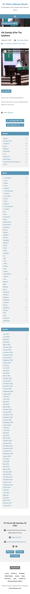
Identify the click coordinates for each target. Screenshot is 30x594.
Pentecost (6, 156)
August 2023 (7, 425)
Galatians (6, 235)
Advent (5, 138)
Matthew (5, 287)
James (5, 250)
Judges (5, 271)
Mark (4, 284)
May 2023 (6, 433)
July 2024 (6, 396)
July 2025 (6, 365)
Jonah (5, 263)
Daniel (5, 219)
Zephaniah (6, 320)
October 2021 (7, 482)
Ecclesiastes (7, 224)
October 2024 (7, 389)
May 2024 (6, 401)
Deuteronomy (16, 43)
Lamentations (7, 274)
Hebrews (6, 243)
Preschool (7, 578)
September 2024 (8, 391)
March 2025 (6, 376)
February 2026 (7, 347)
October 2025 (7, 357)
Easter (5, 146)
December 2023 (8, 414)
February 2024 (7, 409)
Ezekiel (5, 232)
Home (7, 573)
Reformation (7, 159)
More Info (10, 552)
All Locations (15, 556)
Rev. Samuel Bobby (22, 40)
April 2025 (6, 373)
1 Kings (5, 183)
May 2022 (6, 464)
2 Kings (5, 198)
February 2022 (7, 472)
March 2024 (6, 407)
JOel (4, 258)
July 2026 (6, 334)
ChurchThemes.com (15, 588)
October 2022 (7, 451)
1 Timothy (6, 193)
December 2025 (8, 352)
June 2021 (6, 492)
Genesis (5, 237)
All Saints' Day (7, 141)
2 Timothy (6, 209)
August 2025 (7, 363)
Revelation (6, 308)
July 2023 (6, 427)
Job (4, 256)
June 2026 (6, 337)
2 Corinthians (7, 196)
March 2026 (6, 344)
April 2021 (6, 498)
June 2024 (6, 399)
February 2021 (7, 503)
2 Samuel (6, 204)
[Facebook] (13, 546)
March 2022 (6, 469)
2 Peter (5, 201)
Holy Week (6, 151)
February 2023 (7, 440)
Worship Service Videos (9, 23)
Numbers (6, 295)
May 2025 (6, 370)
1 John (5, 180)
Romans (5, 310)
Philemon (6, 297)
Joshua (5, 266)
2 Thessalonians (8, 206)
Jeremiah (6, 253)
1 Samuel (6, 188)
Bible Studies (9, 576)
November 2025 (8, 355)
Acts (4, 211)
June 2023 (6, 430)
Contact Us (22, 578)
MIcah (5, 289)
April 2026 (6, 342)
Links (14, 578)
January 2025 (7, 381)
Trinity (5, 164)
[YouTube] (16, 546)
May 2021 (6, 495)
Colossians (6, 217)
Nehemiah (6, 292)
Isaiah (5, 248)
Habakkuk (6, 240)
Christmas (6, 143)
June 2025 (6, 368)
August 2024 (7, 394)
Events (17, 576)
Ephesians (6, 227)
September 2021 (8, 485)
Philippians (6, 300)
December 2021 (8, 477)
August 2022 (7, 456)
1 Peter (5, 185)
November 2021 (8, 479)
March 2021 (6, 500)
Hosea (5, 245)
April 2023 (6, 435)
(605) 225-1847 (16, 537)
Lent (4, 154)
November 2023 (8, 417)
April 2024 (6, 404)
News (23, 576)
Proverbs (6, 302)
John (4, 261)
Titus (4, 315)
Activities (22, 573)
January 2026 (7, 350)
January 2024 (7, 412)
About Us (14, 573)
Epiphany (10, 112)
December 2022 (8, 446)
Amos (5, 214)
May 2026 (6, 339)
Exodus (5, 230)
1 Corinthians (8, 43)
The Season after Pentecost (11, 162)
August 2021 (7, 487)
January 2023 (7, 443)
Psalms (23, 43)
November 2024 (8, 386)
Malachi (5, 282)
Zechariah (6, 318)
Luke (4, 279)
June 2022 (6, 461)
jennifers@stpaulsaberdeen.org (16, 542)
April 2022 (6, 466)
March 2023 (6, 438)
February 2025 (7, 378)
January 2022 (7, 474)
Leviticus (6, 276)
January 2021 (7, 505)
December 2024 (8, 383)
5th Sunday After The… (14, 125)
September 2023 (8, 422)
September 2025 (8, 360)
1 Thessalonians (8, 191)
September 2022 (8, 453)
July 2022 (6, 459)
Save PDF (7, 91)
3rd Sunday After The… (16, 120)
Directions (20, 552)
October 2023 (7, 420)
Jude (4, 269)
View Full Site (15, 567)
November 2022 (8, 448)
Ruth (4, 313)
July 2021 (6, 490)
